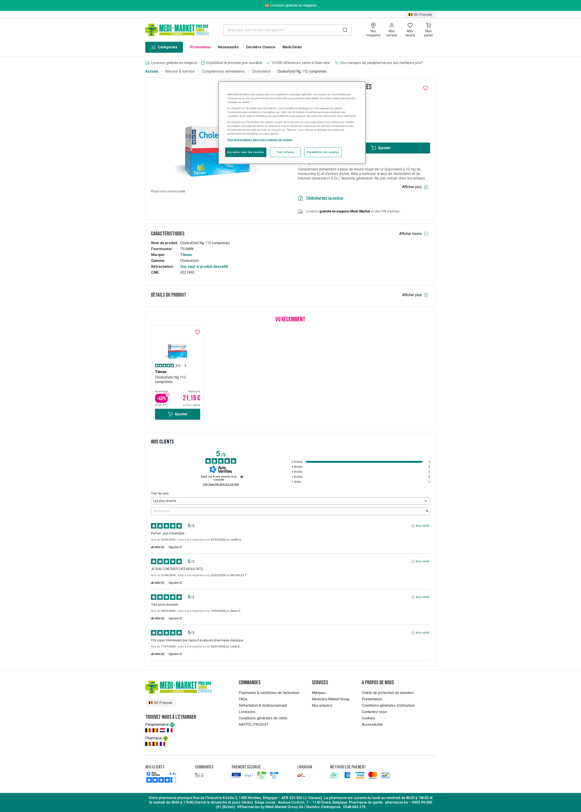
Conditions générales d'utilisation (388, 705)
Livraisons (247, 712)
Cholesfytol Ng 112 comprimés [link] (302, 71)
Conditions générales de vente (263, 718)
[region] (292, 122)
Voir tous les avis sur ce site (221, 484)
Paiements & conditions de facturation (269, 693)
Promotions (200, 47)
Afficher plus (412, 187)
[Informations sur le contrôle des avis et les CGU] (242, 477)
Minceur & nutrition (180, 71)
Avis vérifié (422, 525)
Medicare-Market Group (331, 699)
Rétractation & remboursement (263, 705)
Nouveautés (228, 47)
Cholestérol (261, 71)
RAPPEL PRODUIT (253, 724)
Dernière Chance (260, 47)
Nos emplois (322, 705)
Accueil (151, 71)
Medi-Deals (292, 47)
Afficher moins (410, 233)
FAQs (243, 699)
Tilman (186, 255)
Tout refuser (285, 152)
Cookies (368, 718)
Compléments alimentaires (223, 71)
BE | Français (423, 14)
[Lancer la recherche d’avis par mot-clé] (427, 511)
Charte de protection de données (388, 693)
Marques (319, 693)
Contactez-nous (374, 712)
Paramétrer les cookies (323, 152)
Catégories (167, 47)
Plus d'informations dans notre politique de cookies (260, 139)
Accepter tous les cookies (246, 152)
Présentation (372, 699)
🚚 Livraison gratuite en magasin (291, 5)
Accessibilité (372, 724)
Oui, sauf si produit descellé (204, 266)
